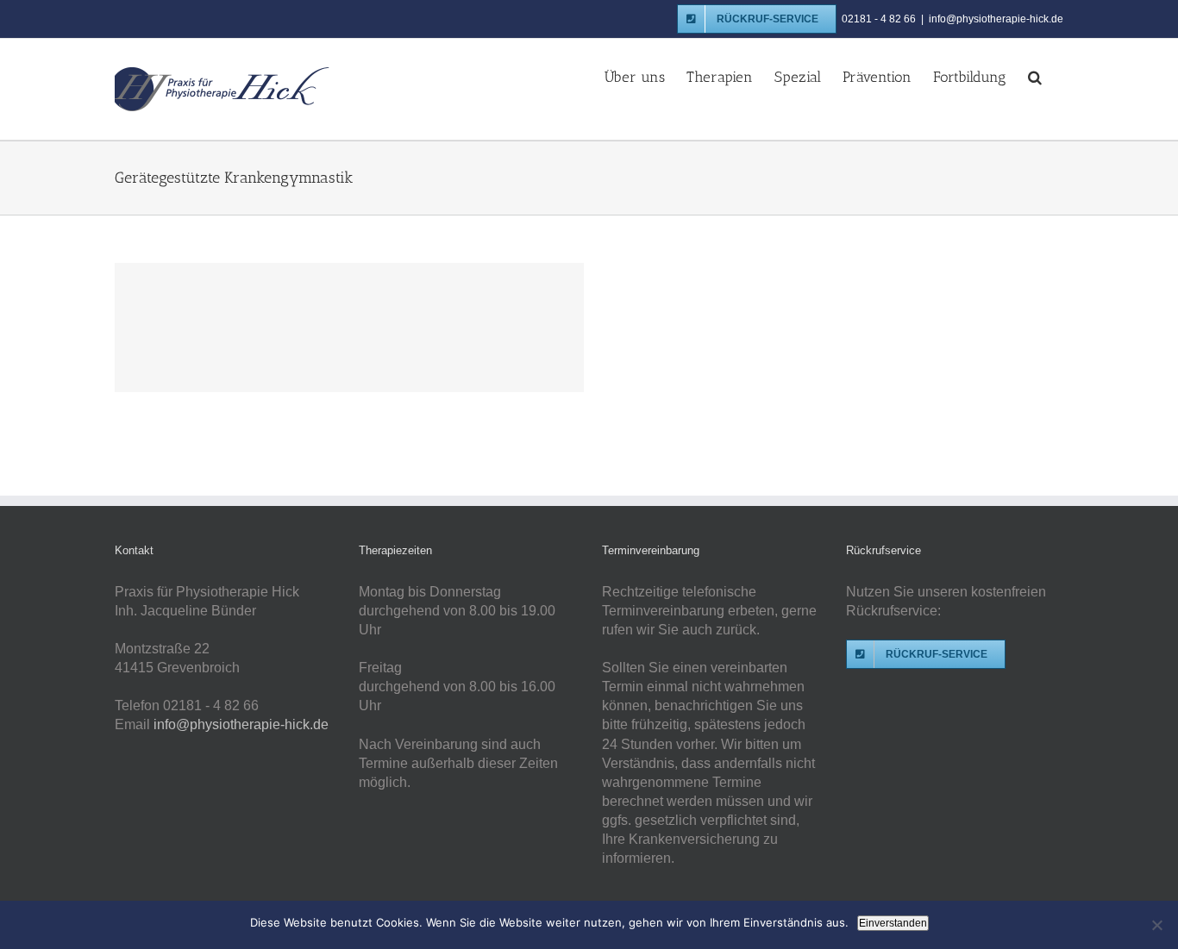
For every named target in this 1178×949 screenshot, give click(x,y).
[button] (1035, 76)
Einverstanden (893, 923)
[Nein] (1156, 924)
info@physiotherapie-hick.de (996, 19)
